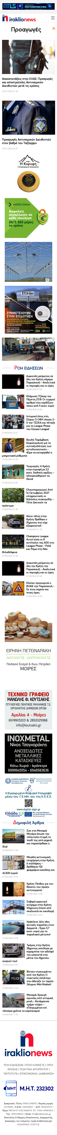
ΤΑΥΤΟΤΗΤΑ (10, 1073)
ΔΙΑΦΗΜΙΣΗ (46, 1073)
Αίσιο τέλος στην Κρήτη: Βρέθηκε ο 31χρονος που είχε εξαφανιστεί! (37, 520)
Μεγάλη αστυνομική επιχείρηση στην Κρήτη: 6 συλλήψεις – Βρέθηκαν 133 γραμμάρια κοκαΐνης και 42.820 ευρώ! (28, 865)
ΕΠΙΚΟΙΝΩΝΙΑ (28, 1073)
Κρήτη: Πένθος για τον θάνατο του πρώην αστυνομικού (40, 887)
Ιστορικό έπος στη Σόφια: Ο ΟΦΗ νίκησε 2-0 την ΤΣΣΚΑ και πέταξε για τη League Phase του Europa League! (40, 423)
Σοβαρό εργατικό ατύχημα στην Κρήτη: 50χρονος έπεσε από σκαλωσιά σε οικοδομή (40, 906)
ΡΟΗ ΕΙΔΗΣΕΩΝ (13, 1065)
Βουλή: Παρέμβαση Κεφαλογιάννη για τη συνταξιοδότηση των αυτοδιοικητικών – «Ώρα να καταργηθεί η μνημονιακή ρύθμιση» (27, 447)
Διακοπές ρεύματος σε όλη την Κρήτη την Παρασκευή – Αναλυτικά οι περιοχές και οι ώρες (40, 567)
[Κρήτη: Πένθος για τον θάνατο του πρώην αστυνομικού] (13, 889)
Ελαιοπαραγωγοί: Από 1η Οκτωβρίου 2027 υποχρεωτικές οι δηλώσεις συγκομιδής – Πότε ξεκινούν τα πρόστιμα (28, 497)
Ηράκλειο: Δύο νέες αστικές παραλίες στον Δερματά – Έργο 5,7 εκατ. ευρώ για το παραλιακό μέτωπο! (40, 928)
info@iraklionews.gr (41, 1114)
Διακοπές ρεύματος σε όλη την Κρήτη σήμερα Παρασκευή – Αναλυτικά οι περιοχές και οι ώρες (40, 380)
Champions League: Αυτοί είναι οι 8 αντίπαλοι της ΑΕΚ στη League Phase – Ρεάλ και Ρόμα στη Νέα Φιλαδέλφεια (28, 544)
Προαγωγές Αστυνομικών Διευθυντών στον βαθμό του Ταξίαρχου (26, 141)
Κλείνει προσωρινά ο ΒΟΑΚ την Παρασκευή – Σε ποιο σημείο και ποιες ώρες (40, 587)
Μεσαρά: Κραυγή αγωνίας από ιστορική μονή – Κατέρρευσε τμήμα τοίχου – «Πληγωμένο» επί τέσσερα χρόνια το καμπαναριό (27, 1002)
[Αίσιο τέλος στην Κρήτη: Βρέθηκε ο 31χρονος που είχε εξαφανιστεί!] (13, 521)
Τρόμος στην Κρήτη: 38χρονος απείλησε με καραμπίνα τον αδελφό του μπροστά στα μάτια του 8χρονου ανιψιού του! (28, 953)
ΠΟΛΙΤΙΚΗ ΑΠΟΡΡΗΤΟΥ (34, 1069)
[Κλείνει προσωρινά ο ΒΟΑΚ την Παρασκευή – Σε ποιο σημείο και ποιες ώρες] (13, 588)
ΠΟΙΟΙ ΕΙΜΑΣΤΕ (35, 1065)
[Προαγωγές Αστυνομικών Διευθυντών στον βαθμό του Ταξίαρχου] (28, 118)
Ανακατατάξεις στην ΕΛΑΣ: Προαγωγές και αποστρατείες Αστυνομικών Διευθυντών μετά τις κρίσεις (27, 82)
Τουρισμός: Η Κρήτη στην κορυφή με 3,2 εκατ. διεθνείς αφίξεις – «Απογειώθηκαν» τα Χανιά (40, 473)
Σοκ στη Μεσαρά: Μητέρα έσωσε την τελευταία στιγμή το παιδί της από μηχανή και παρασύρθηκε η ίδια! (27, 838)
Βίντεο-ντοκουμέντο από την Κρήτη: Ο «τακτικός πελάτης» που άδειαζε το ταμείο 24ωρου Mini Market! (40, 978)
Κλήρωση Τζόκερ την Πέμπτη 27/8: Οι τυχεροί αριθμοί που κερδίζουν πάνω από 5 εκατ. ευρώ (40, 401)
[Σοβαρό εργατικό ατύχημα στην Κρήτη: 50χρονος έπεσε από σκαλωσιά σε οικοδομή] (13, 907)
